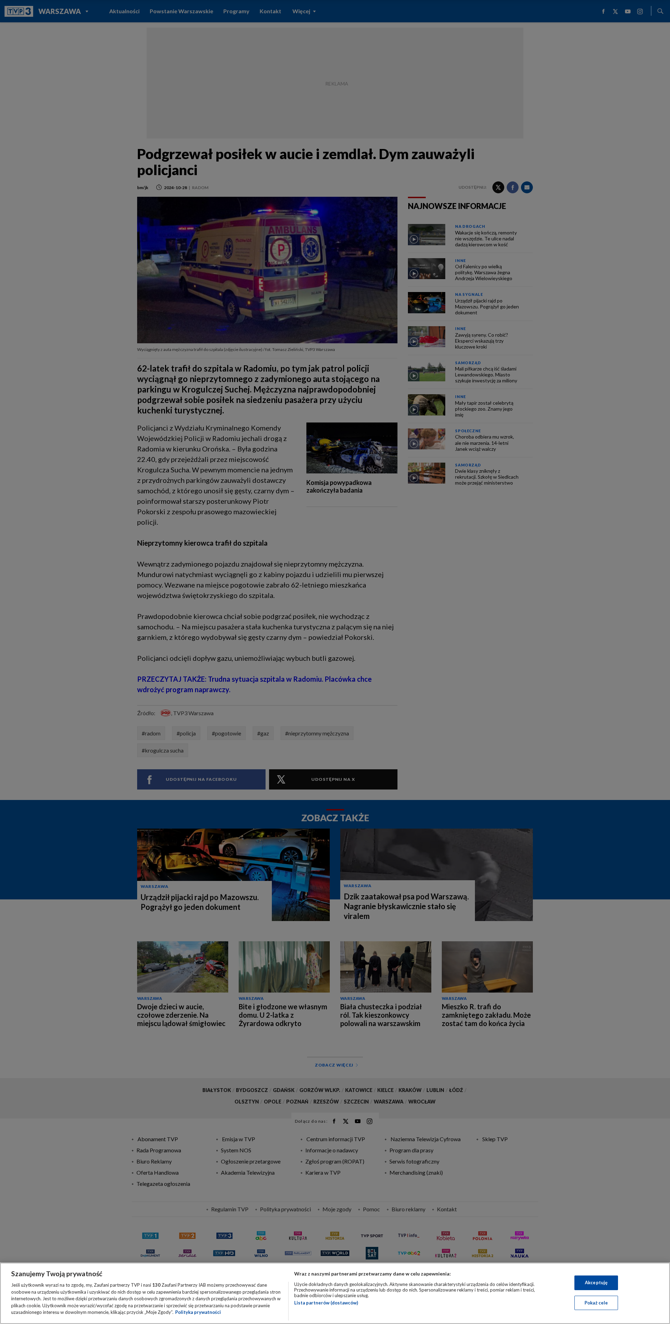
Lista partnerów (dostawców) (326, 1303)
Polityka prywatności (198, 1312)
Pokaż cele (596, 1303)
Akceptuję (596, 1282)
